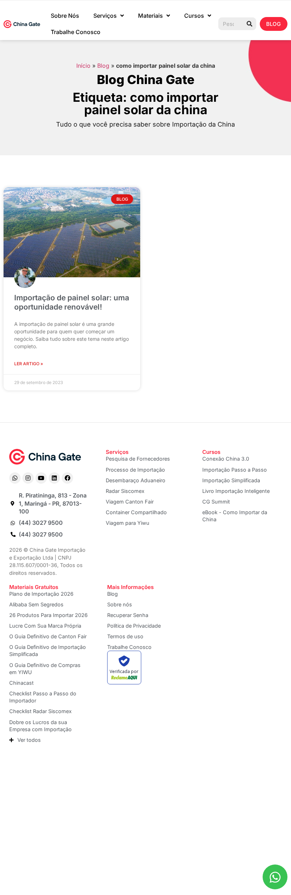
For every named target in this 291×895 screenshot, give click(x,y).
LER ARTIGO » (28, 363)
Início (83, 65)
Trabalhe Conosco (75, 31)
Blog (103, 65)
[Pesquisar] (249, 24)
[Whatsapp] (15, 478)
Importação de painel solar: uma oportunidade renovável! (71, 302)
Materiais (150, 15)
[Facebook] (67, 478)
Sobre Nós (65, 15)
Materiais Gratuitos (33, 587)
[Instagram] (28, 478)
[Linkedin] (54, 478)
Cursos (194, 15)
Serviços (105, 15)
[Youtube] (41, 478)
